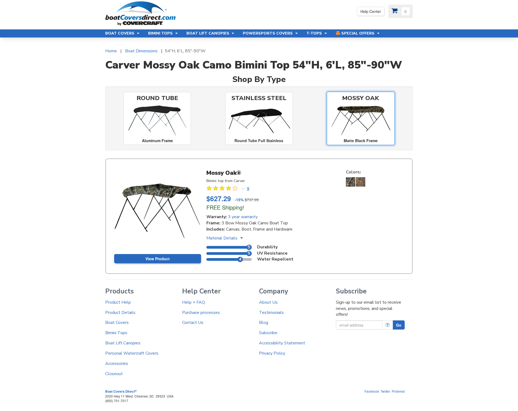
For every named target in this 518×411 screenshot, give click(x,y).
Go (398, 325)
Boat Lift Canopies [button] (208, 33)
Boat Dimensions (141, 51)
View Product (157, 258)
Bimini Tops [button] (161, 33)
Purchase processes (201, 313)
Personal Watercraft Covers (131, 353)
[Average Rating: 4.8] (222, 189)
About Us (268, 302)
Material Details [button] (222, 238)
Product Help (118, 302)
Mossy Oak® (223, 173)
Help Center (370, 11)
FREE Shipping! (225, 207)
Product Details (120, 313)
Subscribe (268, 333)
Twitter (385, 391)
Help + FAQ (193, 302)
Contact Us (192, 323)
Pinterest (398, 391)
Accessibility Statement (282, 343)
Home (111, 51)
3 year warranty (243, 217)
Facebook (371, 391)
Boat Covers (117, 323)
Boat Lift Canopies (123, 343)
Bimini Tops (116, 333)
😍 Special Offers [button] (356, 33)
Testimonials (271, 313)
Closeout (114, 374)
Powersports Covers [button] (268, 33)
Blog (263, 323)
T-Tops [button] (314, 33)
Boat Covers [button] (120, 33)
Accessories (116, 364)
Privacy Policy (272, 353)
